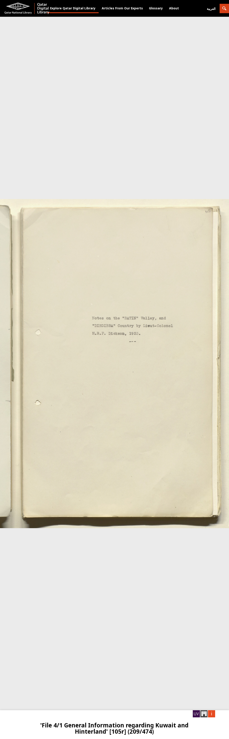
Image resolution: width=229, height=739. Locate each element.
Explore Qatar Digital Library (72, 8)
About (174, 8)
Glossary (156, 8)
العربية (211, 8)
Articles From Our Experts (122, 8)
